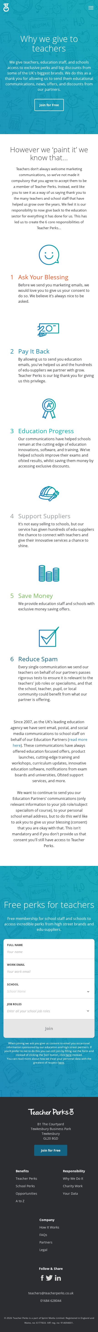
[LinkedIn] (58, 1278)
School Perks (25, 1186)
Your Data (70, 1193)
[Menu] (91, 7)
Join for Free (49, 105)
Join (49, 1028)
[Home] (6, 6)
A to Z (20, 1201)
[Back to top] (8, 1326)
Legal (43, 1250)
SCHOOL (13, 984)
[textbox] (49, 1011)
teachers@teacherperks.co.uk (50, 1293)
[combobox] (49, 991)
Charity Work (73, 1186)
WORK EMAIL (16, 965)
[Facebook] (42, 1278)
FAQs (43, 1235)
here (69, 1055)
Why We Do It (73, 1178)
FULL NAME (15, 945)
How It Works (49, 1227)
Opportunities (26, 1193)
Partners (45, 1242)
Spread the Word (94, 670)
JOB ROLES (14, 1004)
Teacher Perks (26, 1178)
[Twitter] (49, 1278)
